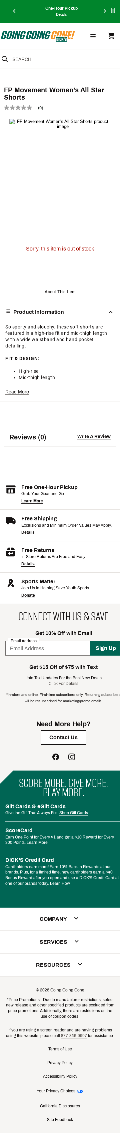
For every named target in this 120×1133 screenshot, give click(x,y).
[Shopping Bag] (111, 36)
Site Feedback (60, 1119)
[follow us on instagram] (72, 758)
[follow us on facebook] (56, 758)
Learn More (32, 501)
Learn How (60, 883)
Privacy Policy (60, 1062)
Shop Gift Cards (73, 813)
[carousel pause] (113, 11)
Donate (28, 595)
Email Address (24, 641)
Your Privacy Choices (56, 1091)
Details (28, 532)
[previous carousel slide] (15, 11)
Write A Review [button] (94, 436)
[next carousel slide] (105, 11)
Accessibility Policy (60, 1076)
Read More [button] (17, 391)
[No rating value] (21, 107)
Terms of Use (60, 1049)
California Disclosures (60, 1106)
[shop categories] (93, 36)
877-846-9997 (74, 1035)
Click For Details (63, 683)
